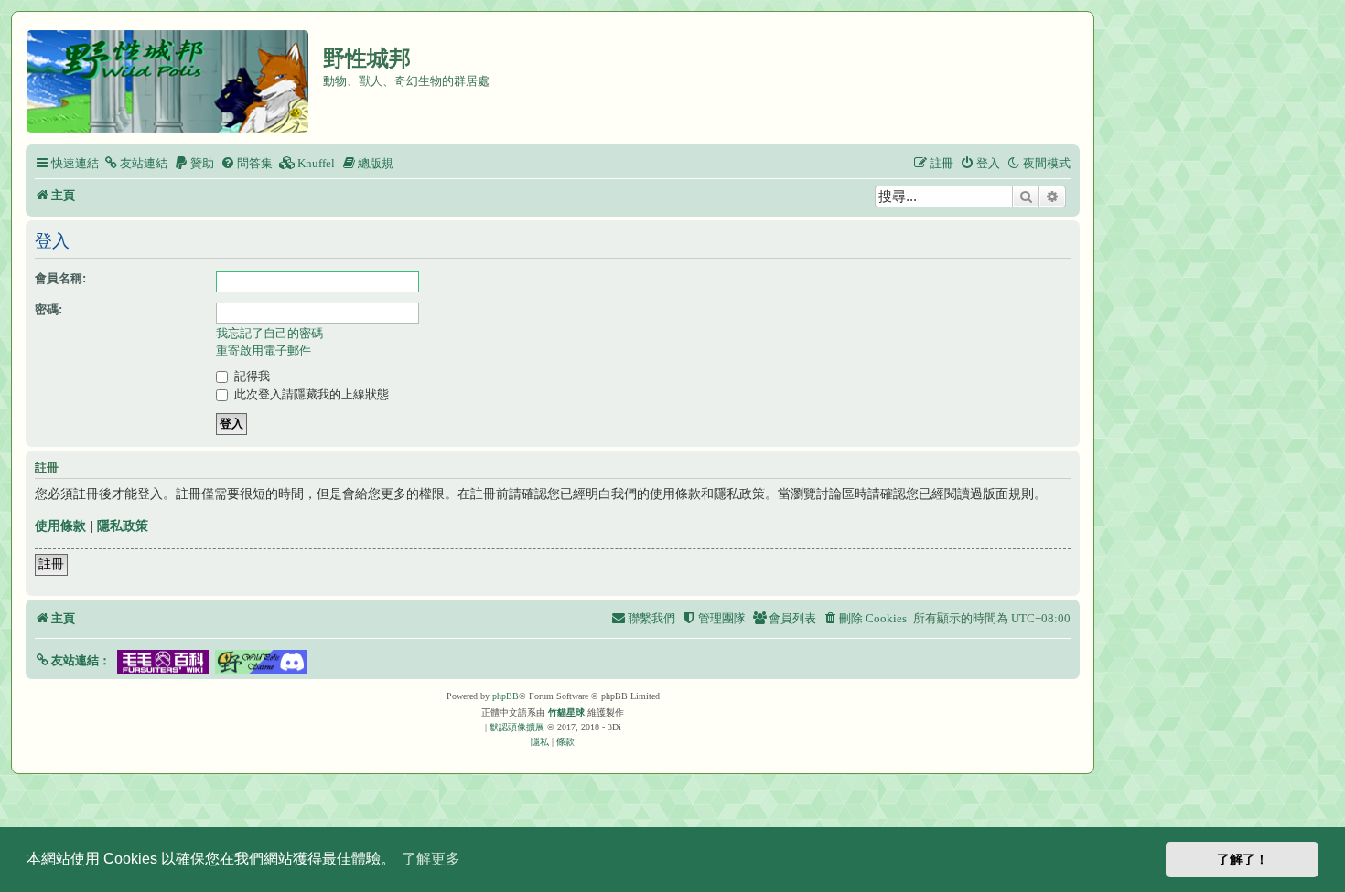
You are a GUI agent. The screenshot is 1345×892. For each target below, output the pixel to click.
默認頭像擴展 (517, 727)
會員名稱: (60, 278)
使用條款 (60, 525)
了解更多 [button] (431, 858)
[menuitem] (135, 163)
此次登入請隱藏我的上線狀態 (310, 394)
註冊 (51, 564)
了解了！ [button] (1242, 859)
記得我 (250, 376)
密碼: (48, 309)
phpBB (505, 696)
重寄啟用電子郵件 (263, 350)
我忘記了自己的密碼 (269, 333)
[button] (73, 660)
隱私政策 (122, 525)
